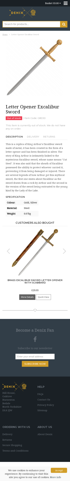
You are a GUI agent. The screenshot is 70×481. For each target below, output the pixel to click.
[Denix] (22, 14)
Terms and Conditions (15, 450)
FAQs (40, 394)
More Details (27, 297)
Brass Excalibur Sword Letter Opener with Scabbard (35, 281)
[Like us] (35, 339)
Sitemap (42, 410)
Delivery (33, 136)
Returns (49, 136)
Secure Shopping (12, 445)
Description (14, 136)
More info (55, 477)
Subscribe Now (35, 363)
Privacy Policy (45, 404)
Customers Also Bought (35, 222)
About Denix (44, 434)
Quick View (43, 297)
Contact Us (43, 399)
